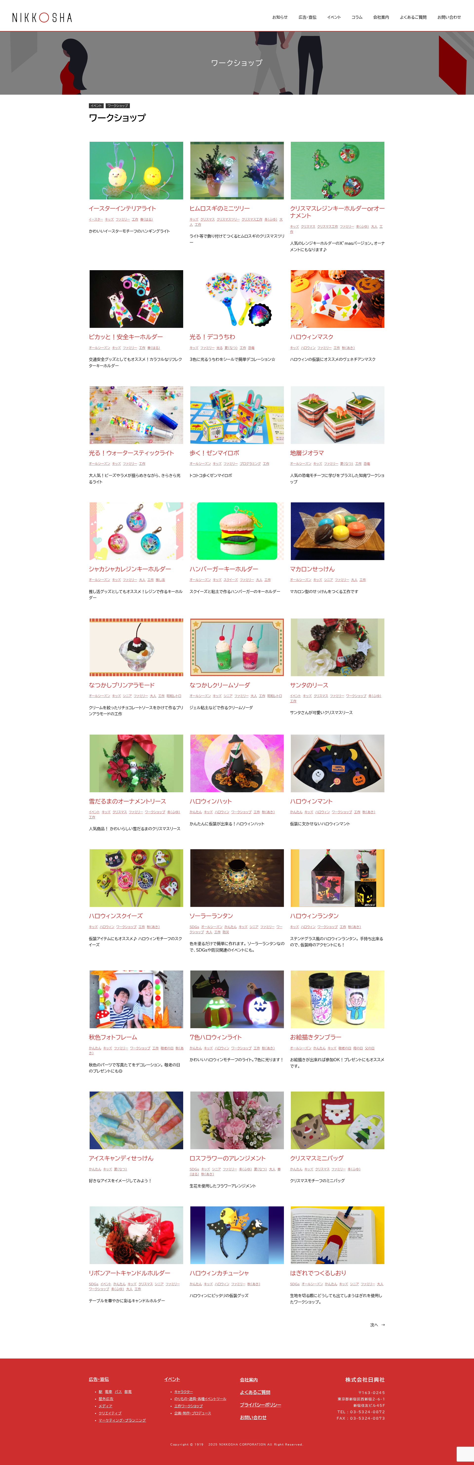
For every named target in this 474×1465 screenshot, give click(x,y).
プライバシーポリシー (260, 1405)
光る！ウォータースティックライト (131, 453)
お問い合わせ (253, 1417)
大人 (374, 226)
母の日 (358, 1048)
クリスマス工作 (252, 219)
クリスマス (207, 219)
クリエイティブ (110, 1413)
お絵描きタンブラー (315, 1037)
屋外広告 (106, 1399)
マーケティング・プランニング (122, 1420)
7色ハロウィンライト (216, 1037)
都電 (128, 1392)
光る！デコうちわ (212, 337)
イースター (96, 219)
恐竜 (251, 348)
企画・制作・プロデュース (192, 1413)
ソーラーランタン (211, 916)
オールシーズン (99, 348)
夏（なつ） (231, 348)
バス (118, 1392)
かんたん (196, 812)
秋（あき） (348, 348)
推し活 (160, 580)
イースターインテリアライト (122, 209)
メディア (105, 1406)
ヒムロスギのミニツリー (220, 209)
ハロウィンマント (311, 801)
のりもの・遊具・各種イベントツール (200, 1399)
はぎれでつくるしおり (318, 1273)
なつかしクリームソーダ (220, 685)
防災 (226, 932)
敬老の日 (167, 1048)
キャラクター (183, 1392)
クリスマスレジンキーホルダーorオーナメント (337, 212)
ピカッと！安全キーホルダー (126, 337)
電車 (108, 1392)
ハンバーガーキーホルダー (224, 569)
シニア (328, 580)
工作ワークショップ (188, 1406)
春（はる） (146, 219)
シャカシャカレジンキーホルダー (130, 569)
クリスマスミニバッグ (317, 1158)
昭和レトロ (174, 696)
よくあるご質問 (255, 1392)
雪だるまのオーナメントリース (127, 801)
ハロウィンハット (211, 801)
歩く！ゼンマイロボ (214, 453)
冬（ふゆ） (270, 219)
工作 (135, 219)
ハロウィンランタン (314, 916)
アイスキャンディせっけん (121, 1158)
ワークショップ (118, 105)
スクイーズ (231, 580)
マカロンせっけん (312, 569)
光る (220, 348)
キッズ (109, 219)
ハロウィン (308, 348)
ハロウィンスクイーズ (116, 916)
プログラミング (250, 463)
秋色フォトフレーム (113, 1037)
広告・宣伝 (99, 1379)
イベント (96, 105)
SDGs (194, 927)
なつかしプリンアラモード (122, 685)
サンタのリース (309, 685)
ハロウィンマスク (311, 337)
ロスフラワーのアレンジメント (228, 1158)
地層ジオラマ (307, 453)
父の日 (370, 1048)
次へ (377, 1325)
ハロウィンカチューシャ (219, 1273)
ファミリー (123, 219)
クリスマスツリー (228, 219)
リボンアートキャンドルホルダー (129, 1273)
